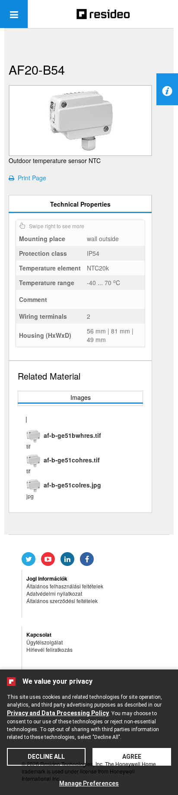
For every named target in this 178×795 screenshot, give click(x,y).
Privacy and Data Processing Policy (58, 713)
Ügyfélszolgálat (44, 642)
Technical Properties (80, 204)
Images (80, 397)
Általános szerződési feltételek (62, 600)
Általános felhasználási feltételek (64, 586)
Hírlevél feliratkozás (49, 649)
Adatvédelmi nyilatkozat (54, 593)
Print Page (30, 177)
